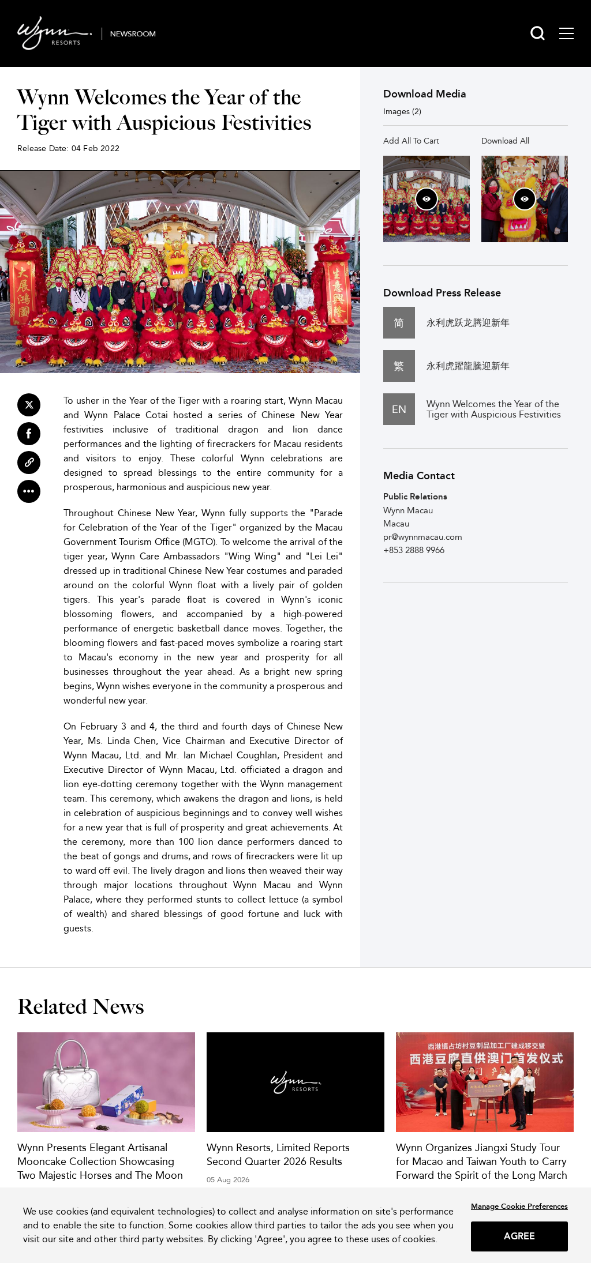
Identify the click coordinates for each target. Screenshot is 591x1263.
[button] (426, 198)
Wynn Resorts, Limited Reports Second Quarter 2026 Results (278, 1154)
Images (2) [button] (402, 111)
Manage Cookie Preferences (519, 1206)
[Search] (537, 33)
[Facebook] (28, 433)
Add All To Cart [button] (411, 140)
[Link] (28, 462)
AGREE (520, 1236)
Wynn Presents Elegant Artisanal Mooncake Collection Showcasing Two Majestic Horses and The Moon (100, 1161)
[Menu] (566, 33)
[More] (28, 491)
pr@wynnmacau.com (422, 536)
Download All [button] (505, 140)
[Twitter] (28, 404)
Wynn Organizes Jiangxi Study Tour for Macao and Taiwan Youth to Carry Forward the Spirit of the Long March (481, 1161)
